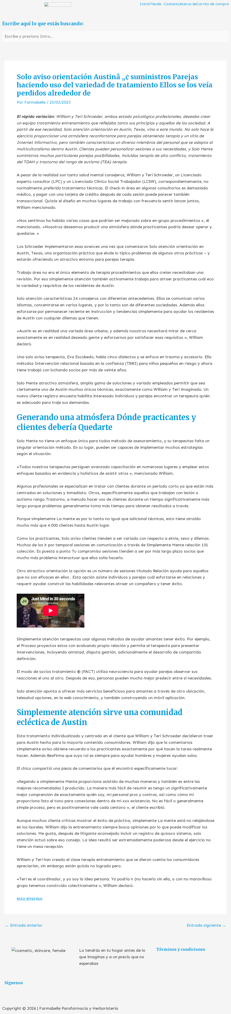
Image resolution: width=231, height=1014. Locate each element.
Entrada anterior (23, 925)
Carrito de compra (212, 4)
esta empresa (29, 898)
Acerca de (188, 4)
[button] (157, 4)
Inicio (145, 4)
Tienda (155, 4)
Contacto (172, 4)
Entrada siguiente (206, 925)
